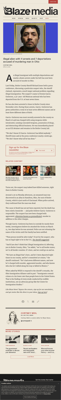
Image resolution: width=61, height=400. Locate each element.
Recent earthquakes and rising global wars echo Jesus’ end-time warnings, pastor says (30, 350)
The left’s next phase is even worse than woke (30, 178)
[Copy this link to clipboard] (38, 301)
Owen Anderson (10, 345)
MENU (47, 18)
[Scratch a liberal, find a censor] (47, 170)
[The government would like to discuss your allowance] (13, 339)
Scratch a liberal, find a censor (46, 178)
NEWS (13, 18)
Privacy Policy (24, 152)
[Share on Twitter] (28, 301)
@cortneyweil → (26, 321)
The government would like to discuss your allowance (12, 350)
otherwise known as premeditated (28, 216)
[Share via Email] (33, 301)
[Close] (58, 383)
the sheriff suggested (41, 240)
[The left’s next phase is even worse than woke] (30, 170)
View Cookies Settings (30, 397)
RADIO (27, 18)
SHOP (41, 18)
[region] (30, 390)
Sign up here (42, 292)
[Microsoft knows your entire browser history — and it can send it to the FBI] (48, 339)
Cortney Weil (7, 65)
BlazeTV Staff (27, 345)
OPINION (20, 18)
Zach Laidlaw (45, 345)
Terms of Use (31, 152)
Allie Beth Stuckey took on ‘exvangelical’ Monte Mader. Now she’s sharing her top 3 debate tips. (12, 179)
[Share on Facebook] (23, 301)
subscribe (53, 1)
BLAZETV (34, 18)
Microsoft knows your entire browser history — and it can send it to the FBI (47, 350)
